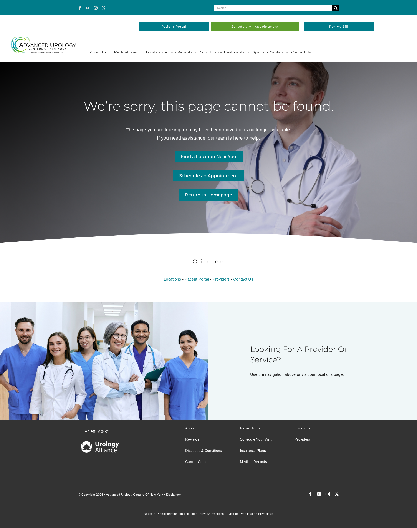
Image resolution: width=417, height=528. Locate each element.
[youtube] (87, 8)
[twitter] (103, 8)
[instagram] (96, 8)
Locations (172, 279)
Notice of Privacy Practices (205, 513)
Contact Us (243, 279)
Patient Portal (197, 279)
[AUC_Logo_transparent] (43, 38)
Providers (221, 279)
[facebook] (80, 8)
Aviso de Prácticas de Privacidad (250, 513)
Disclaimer (173, 494)
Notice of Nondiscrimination (163, 513)
